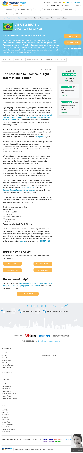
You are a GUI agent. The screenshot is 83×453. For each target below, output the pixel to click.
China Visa (5, 412)
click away (22, 241)
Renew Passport (7, 386)
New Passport (6, 384)
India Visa (5, 417)
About (7, 13)
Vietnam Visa (6, 432)
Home (3, 18)
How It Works (6, 353)
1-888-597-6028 (28, 187)
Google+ (58, 439)
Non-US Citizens (60, 59)
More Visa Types (32, 59)
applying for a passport (27, 283)
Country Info (46, 59)
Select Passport (27, 294)
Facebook (49, 439)
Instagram (49, 442)
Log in (48, 2)
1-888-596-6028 (29, 341)
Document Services (51, 10)
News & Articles (6, 367)
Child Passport (6, 391)
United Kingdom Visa (8, 429)
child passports (40, 137)
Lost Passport (6, 389)
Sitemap (10, 439)
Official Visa (43, 270)
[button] (77, 442)
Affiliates (18, 439)
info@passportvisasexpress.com (50, 341)
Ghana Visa (5, 415)
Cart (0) (57, 2)
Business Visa (72, 43)
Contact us (45, 353)
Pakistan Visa (6, 422)
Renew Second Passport (9, 398)
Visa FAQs (5, 358)
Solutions (69, 10)
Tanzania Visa (6, 427)
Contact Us (37, 439)
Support (77, 6)
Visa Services (11, 18)
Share (78, 2)
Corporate (27, 439)
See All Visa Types (71, 48)
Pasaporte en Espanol (49, 355)
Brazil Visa (5, 410)
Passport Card (23, 10)
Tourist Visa (73, 36)
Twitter (67, 439)
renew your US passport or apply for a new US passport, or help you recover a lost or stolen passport (27, 117)
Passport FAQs (6, 360)
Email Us (67, 6)
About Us (4, 363)
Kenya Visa (5, 420)
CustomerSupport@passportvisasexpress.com (19, 190)
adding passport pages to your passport (25, 286)
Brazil (19, 18)
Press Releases (7, 372)
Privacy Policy (50, 449)
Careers (4, 370)
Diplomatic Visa (42, 264)
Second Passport (7, 396)
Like (70, 2)
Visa (36, 10)
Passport (8, 10)
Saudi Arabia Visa (7, 424)
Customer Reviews (8, 365)
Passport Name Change (9, 394)
